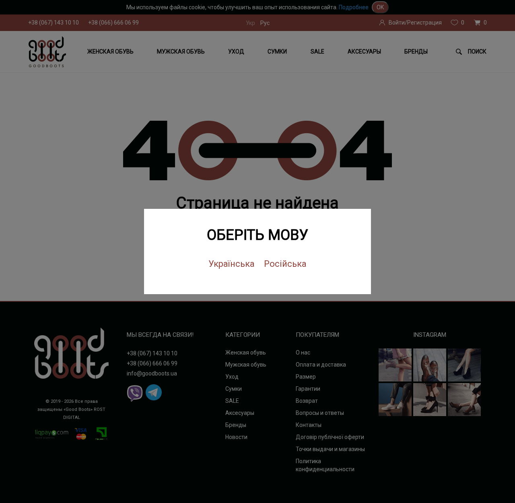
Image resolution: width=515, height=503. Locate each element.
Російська (285, 264)
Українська (231, 264)
